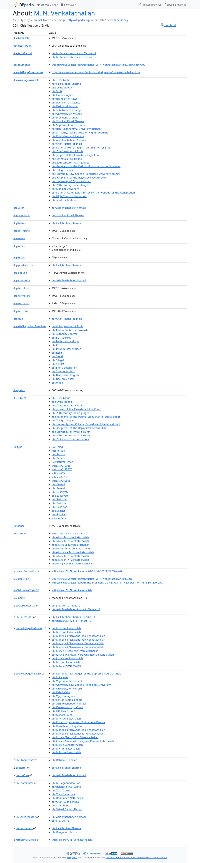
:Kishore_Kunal (62, 715)
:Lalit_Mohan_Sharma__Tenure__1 (73, 617)
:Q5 (58, 473)
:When (57, 382)
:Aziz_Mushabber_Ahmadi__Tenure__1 (76, 609)
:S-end (57, 356)
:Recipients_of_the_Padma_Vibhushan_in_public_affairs (86, 166)
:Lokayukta (60, 677)
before (19, 223)
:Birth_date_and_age (65, 341)
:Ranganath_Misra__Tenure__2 (71, 620)
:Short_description (64, 367)
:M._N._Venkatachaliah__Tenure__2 (74, 57)
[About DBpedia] (23, 4)
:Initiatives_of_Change (66, 110)
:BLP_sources (61, 337)
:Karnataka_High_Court (67, 707)
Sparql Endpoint (176, 4)
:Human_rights (62, 95)
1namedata (25, 760)
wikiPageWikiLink (26, 80)
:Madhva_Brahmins (65, 200)
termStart (21, 295)
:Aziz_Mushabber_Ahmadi (69, 140)
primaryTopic (26, 839)
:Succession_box (63, 371)
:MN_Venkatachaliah (66, 662)
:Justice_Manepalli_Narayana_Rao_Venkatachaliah (83, 654)
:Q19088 (61, 465)
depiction (21, 579)
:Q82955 (61, 480)
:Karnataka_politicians (67, 159)
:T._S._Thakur (61, 790)
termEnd (21, 288)
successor (21, 280)
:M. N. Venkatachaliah (69, 533)
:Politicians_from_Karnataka (70, 439)
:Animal (58, 484)
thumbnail (21, 64)
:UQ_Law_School (63, 711)
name (19, 238)
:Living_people (62, 87)
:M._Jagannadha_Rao (66, 783)
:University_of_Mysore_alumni (71, 181)
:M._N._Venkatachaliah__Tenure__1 (74, 53)
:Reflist (57, 352)
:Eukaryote (60, 492)
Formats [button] (68, 4)
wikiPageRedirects (29, 628)
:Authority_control (64, 334)
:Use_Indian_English (65, 375)
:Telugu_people (63, 170)
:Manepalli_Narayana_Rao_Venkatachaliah (78, 636)
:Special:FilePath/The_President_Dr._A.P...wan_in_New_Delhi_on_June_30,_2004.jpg (107, 582)
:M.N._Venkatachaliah (66, 666)
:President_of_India (65, 117)
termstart (21, 311)
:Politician (59, 499)
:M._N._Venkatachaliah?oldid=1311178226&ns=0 (87, 571)
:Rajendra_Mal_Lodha (66, 786)
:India (57, 91)
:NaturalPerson (62, 462)
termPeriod (22, 53)
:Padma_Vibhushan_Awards (70, 330)
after (18, 207)
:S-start (58, 364)
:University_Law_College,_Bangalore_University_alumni (86, 174)
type (17, 447)
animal (38, 20)
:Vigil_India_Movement (67, 681)
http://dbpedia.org (79, 20)
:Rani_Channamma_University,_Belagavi (77, 129)
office (19, 246)
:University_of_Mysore (67, 114)
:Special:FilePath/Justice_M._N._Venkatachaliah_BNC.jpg (92, 579)
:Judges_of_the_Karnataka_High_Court (76, 155)
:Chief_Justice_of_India (67, 144)
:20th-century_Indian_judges (70, 162)
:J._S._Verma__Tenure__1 (68, 605)
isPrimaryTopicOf (26, 590)
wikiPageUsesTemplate (29, 326)
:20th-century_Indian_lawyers (71, 185)
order (19, 257)
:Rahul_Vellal (61, 692)
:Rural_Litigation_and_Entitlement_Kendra (78, 722)
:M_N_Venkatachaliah (66, 628)
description (22, 45)
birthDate (21, 38)
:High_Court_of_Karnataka (69, 196)
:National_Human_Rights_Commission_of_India (81, 147)
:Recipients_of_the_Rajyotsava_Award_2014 (79, 177)
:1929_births (61, 80)
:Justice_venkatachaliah (67, 658)
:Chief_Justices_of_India (67, 326)
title (18, 318)
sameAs (20, 533)
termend (21, 303)
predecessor (23, 265)
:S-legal (58, 360)
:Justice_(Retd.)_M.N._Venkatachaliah (75, 651)
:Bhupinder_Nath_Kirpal (68, 798)
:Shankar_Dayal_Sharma (68, 121)
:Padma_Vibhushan (65, 106)
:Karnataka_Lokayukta (67, 726)
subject (19, 398)
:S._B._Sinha (60, 805)
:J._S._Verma (61, 820)
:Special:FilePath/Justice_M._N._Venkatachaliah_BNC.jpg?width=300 (98, 64)
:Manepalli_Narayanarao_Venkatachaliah (78, 643)
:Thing (57, 447)
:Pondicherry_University (68, 136)
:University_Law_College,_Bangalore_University (81, 685)
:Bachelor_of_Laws (64, 99)
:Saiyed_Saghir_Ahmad (67, 809)
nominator (24, 783)
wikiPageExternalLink (28, 72)
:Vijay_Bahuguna (63, 696)
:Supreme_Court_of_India (68, 125)
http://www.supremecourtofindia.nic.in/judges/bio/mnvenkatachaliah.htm (96, 72)
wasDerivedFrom (26, 571)
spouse (20, 272)
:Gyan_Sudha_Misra (65, 801)
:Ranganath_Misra (64, 832)
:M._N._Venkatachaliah (72, 590)
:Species (58, 510)
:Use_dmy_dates (63, 379)
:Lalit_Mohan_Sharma (66, 84)
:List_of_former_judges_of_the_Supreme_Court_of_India (86, 673)
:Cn (55, 345)
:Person (58, 450)
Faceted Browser (151, 4)
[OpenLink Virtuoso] (73, 853)
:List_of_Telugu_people (67, 700)
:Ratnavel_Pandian (64, 760)
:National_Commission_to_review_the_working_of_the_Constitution (93, 192)
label (18, 526)
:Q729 (60, 477)
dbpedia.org (120, 20)
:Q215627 (62, 469)
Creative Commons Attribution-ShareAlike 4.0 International (136, 857)
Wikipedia (72, 857)
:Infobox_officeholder (66, 349)
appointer (21, 215)
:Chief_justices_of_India (67, 151)
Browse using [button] (48, 4)
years (19, 390)
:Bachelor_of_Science (66, 102)
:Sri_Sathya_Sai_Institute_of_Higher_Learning (80, 132)
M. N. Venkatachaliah (64, 13)
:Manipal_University (65, 189)
